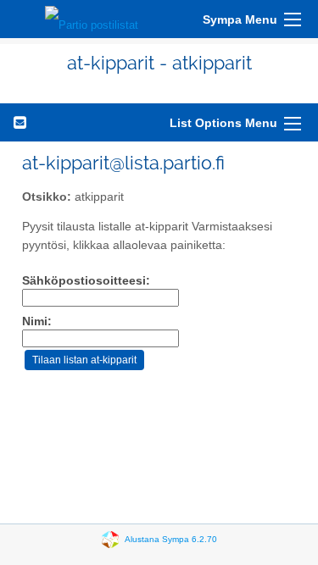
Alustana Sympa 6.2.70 (171, 539)
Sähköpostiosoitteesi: (86, 280)
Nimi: (37, 321)
